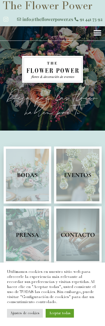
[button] (97, 33)
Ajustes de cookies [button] (24, 313)
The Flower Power (47, 6)
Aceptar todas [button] (60, 313)
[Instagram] (6, 19)
